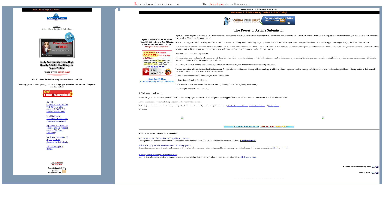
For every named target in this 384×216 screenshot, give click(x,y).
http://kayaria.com (273, 106)
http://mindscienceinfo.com (257, 106)
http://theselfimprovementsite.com (237, 106)
